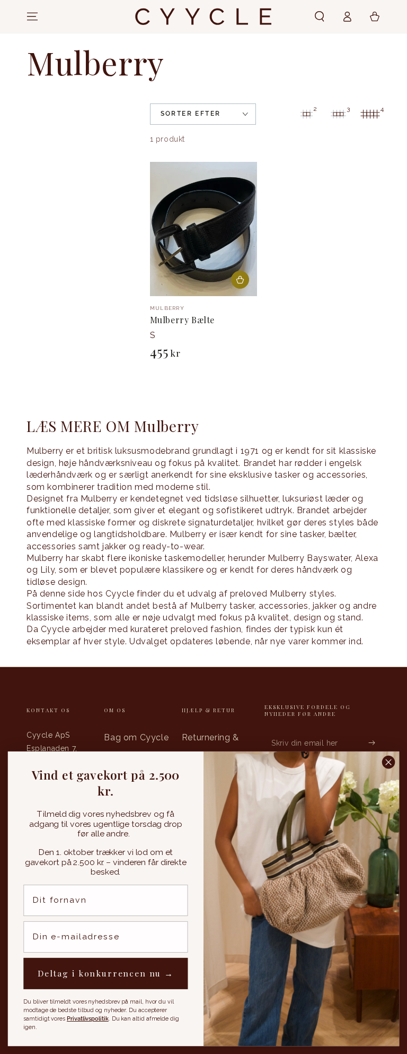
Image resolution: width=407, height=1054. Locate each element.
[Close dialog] (388, 762)
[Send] (374, 742)
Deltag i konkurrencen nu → (106, 973)
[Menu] (32, 16)
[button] (319, 16)
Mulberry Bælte (182, 319)
